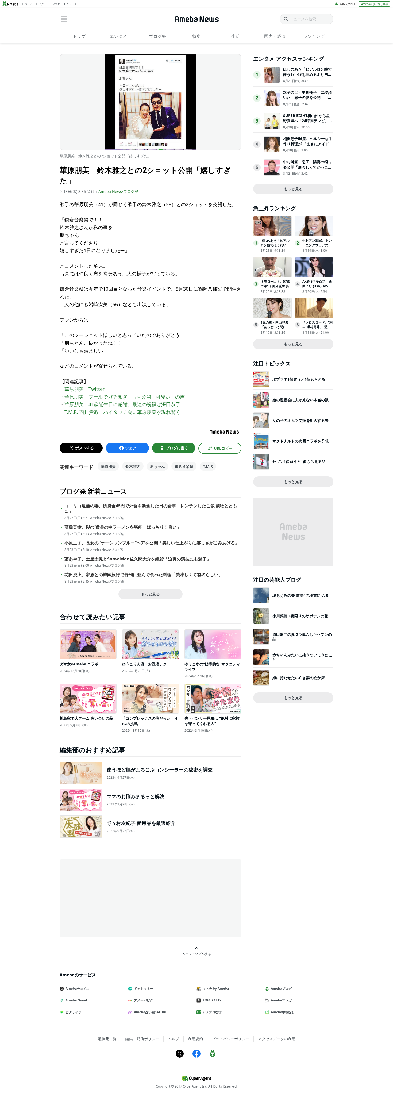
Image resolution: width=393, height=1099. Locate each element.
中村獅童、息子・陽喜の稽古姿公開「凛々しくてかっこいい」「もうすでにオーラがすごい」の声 (307, 169)
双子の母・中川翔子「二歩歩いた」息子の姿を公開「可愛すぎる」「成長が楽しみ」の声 (307, 100)
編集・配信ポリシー (142, 1038)
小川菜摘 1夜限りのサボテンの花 (300, 615)
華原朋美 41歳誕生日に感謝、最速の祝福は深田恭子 (122, 404)
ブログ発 (157, 36)
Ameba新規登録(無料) (374, 4)
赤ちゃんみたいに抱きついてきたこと (302, 657)
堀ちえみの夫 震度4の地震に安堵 (300, 595)
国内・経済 (275, 36)
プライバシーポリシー (230, 1038)
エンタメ (118, 36)
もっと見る (150, 594)
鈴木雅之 (132, 466)
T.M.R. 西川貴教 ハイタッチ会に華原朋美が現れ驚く (122, 412)
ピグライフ (74, 1012)
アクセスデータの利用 (276, 1038)
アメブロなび (212, 1012)
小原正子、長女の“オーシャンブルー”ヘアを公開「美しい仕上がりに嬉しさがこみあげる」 (151, 543)
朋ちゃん (157, 466)
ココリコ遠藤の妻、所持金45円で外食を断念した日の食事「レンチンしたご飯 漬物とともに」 (150, 508)
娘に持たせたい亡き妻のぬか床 (298, 677)
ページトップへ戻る (196, 954)
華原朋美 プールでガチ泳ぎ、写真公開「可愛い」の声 (124, 396)
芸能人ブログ (348, 4)
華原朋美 (108, 466)
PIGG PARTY (211, 1000)
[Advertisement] (108, 897)
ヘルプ (173, 1038)
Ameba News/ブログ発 (118, 191)
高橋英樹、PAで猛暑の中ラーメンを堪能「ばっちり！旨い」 (122, 527)
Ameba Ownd (76, 1000)
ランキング (314, 36)
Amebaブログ (281, 988)
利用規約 (195, 1038)
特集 (196, 36)
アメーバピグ (143, 1000)
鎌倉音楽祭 (184, 466)
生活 (235, 36)
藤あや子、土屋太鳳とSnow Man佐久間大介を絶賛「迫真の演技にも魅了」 (137, 559)
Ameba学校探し (283, 1012)
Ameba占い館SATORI (150, 1012)
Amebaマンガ (281, 1000)
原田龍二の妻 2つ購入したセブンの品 (302, 636)
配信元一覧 (107, 1038)
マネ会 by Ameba (215, 988)
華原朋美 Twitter (84, 389)
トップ (79, 36)
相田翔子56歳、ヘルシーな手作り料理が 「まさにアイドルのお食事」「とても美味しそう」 (308, 146)
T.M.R (208, 466)
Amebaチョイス (78, 988)
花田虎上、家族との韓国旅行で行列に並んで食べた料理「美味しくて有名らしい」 (143, 575)
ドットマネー (143, 988)
